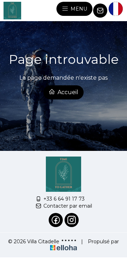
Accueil (67, 92)
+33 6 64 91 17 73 (64, 199)
